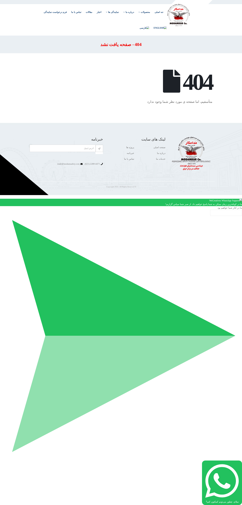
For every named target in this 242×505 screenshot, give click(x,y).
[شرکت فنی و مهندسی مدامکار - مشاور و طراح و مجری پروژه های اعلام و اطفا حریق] (185, 17)
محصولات (145, 12)
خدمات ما (160, 159)
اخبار (99, 12)
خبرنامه (130, 153)
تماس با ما (76, 12)
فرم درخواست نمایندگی (55, 12)
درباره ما (130, 12)
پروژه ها (130, 147)
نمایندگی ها (113, 12)
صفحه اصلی (159, 147)
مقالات (89, 12)
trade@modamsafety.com (68, 164)
